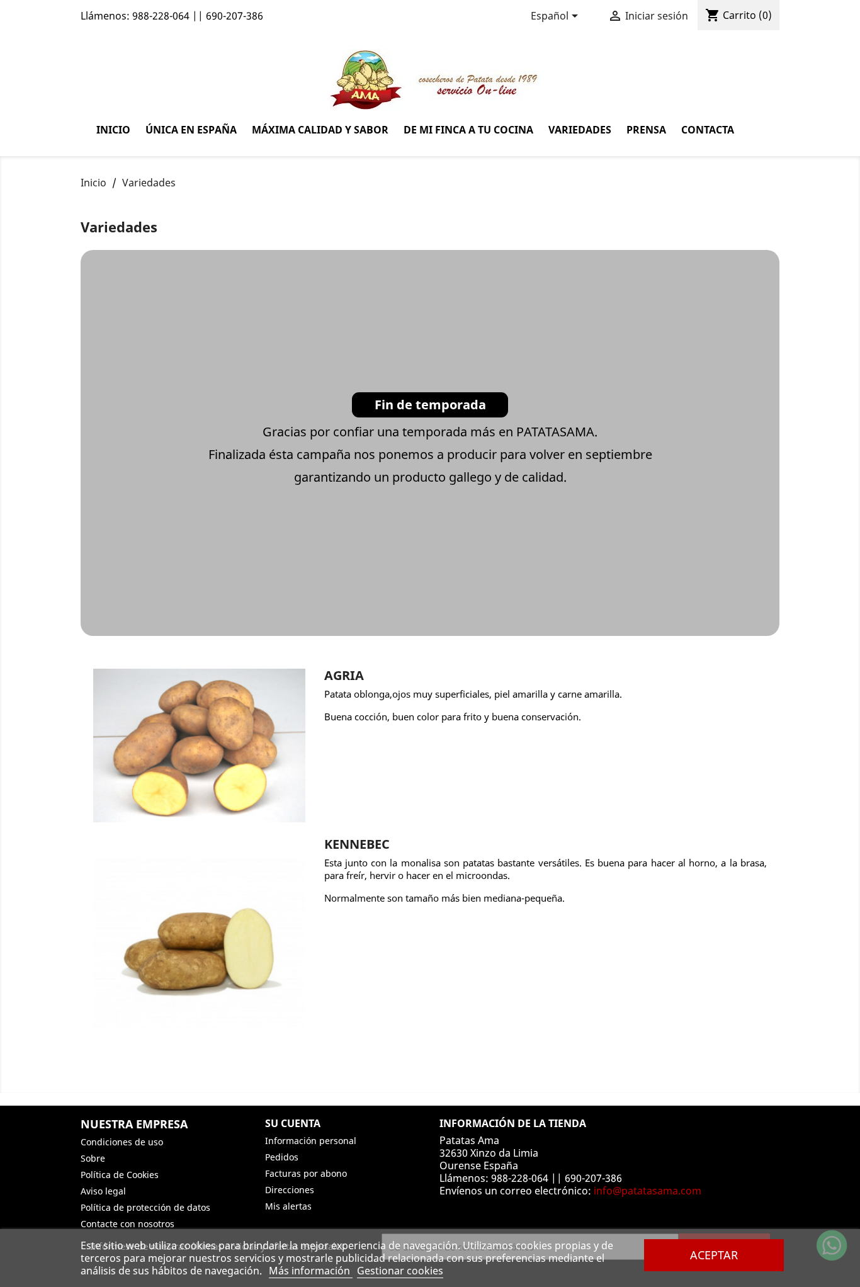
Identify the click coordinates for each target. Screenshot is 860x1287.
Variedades (579, 130)
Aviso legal (103, 1191)
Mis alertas (288, 1206)
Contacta (707, 130)
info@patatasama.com (647, 1191)
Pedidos (281, 1157)
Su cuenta (292, 1123)
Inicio (113, 130)
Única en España (191, 130)
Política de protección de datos (145, 1207)
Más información (311, 1271)
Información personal (310, 1141)
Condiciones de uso (122, 1142)
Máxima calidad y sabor (320, 130)
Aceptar (714, 1254)
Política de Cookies (120, 1175)
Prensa (646, 130)
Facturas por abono (306, 1173)
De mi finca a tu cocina (468, 130)
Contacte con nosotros (127, 1224)
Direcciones (289, 1190)
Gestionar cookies (400, 1271)
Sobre (93, 1158)
